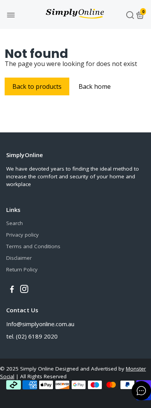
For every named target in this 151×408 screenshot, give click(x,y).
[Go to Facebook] (12, 290)
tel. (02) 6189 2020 (32, 336)
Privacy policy (22, 234)
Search (14, 223)
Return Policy (22, 269)
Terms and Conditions (33, 246)
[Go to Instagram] (24, 290)
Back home (95, 86)
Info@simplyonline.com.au (40, 324)
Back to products (37, 86)
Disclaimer (19, 257)
